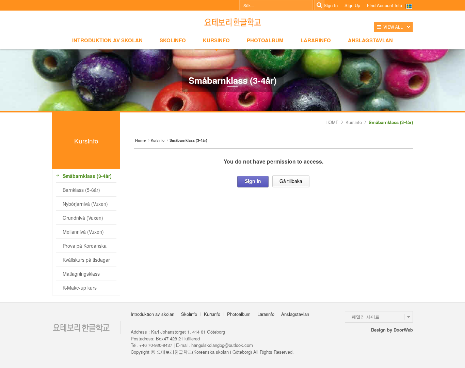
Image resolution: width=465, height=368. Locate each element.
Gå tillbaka (290, 181)
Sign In (331, 5)
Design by (392, 329)
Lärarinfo (316, 40)
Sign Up (352, 5)
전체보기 (393, 27)
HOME (332, 122)
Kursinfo (216, 40)
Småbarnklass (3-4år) (391, 122)
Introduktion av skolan (107, 40)
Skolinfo (173, 40)
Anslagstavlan (370, 40)
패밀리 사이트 (366, 316)
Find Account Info (384, 5)
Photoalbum (265, 40)
